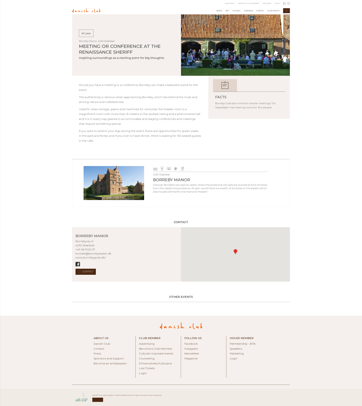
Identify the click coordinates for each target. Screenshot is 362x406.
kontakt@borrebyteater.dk (93, 253)
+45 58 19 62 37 (85, 249)
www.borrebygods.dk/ (90, 257)
